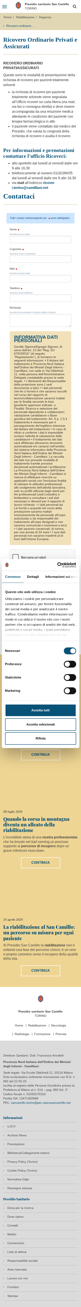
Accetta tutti (40, 710)
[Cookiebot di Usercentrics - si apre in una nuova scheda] (57, 565)
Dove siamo (15, 1216)
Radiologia (22, 1034)
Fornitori (13, 1287)
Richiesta (15, 307)
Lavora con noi (17, 1278)
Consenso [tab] (13, 576)
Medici (11, 1234)
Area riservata (17, 1269)
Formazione (42, 1034)
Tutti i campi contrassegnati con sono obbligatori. (40, 218)
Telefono (15, 288)
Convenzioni (15, 1243)
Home (19, 1025)
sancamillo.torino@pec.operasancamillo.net (41, 1102)
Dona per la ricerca (20, 1208)
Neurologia (58, 1025)
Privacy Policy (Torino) (22, 1161)
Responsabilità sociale (22, 1260)
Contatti (12, 1225)
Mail (12, 268)
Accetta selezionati (40, 724)
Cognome (15, 249)
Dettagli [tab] (33, 576)
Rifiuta (41, 738)
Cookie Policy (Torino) (22, 1170)
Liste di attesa (16, 1252)
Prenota (61, 1034)
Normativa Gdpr (18, 1179)
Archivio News (17, 1135)
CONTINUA (40, 754)
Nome (13, 229)
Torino (7, 17)
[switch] (70, 664)
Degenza (45, 17)
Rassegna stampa (19, 1188)
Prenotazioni (15, 1144)
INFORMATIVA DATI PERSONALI (36, 338)
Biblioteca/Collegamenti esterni (28, 1153)
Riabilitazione (25, 17)
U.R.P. (11, 1126)
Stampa (12, 1296)
